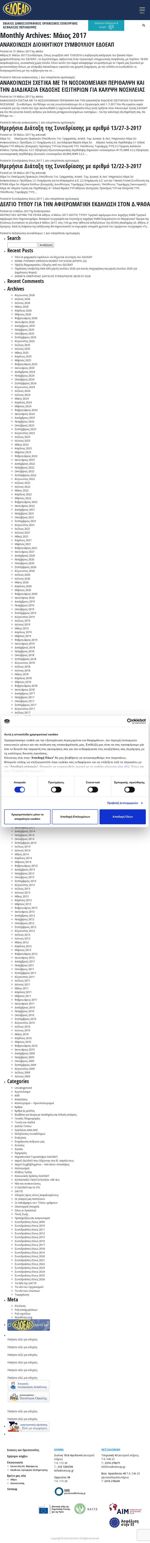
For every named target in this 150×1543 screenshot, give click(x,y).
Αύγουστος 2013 (25, 885)
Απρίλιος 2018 (23, 678)
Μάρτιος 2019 (23, 636)
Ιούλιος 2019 (22, 620)
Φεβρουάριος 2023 (26, 456)
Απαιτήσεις (21, 1099)
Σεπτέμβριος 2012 (25, 927)
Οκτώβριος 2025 (24, 333)
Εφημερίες (21, 1153)
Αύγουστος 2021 (25, 525)
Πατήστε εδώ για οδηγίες (22, 1339)
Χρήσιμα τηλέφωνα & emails (106, 24)
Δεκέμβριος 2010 (25, 1007)
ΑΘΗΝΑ (59, 1449)
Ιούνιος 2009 (22, 1076)
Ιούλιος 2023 (22, 437)
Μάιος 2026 (22, 306)
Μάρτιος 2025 (23, 360)
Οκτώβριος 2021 (24, 517)
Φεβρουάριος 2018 (26, 685)
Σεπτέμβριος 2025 (25, 337)
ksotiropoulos (42, 211)
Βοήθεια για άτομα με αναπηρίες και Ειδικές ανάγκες (46, 1114)
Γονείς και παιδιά (25, 1122)
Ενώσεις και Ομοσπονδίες (23, 1450)
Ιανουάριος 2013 (25, 911)
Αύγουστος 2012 (25, 931)
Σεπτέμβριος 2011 (25, 973)
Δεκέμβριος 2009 (25, 1053)
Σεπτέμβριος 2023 (25, 429)
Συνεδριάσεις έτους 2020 (30, 1256)
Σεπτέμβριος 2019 (25, 613)
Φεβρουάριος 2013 (26, 908)
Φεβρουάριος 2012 (26, 953)
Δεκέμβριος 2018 (25, 647)
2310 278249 (112, 1481)
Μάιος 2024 (22, 398)
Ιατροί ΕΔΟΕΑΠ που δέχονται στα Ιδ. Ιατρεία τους (44, 1160)
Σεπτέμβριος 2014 (25, 842)
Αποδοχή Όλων (122, 816)
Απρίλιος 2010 (23, 1038)
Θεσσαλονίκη (17, 1483)
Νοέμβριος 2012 (24, 919)
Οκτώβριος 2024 (24, 379)
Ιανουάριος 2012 (25, 957)
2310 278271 (112, 1463)
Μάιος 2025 (22, 352)
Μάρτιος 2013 (23, 904)
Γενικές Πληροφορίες (27, 1118)
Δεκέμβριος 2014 (25, 831)
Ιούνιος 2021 (22, 532)
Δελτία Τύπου (23, 1126)
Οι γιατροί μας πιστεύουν (30, 1199)
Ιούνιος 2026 (22, 303)
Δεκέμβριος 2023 (25, 417)
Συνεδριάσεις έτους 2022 (30, 1264)
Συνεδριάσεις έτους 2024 (30, 1271)
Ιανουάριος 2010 (25, 1049)
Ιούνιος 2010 (22, 1030)
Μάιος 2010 (22, 1034)
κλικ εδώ (124, 766)
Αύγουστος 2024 (25, 387)
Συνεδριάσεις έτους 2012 (30, 1233)
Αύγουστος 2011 (25, 976)
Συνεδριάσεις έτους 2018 (30, 1248)
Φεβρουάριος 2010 (26, 1045)
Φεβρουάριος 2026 (26, 318)
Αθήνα (13, 1479)
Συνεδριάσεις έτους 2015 (30, 1237)
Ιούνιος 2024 (22, 394)
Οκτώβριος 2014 (24, 839)
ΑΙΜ (17, 1095)
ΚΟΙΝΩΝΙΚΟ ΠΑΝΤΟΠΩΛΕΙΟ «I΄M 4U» (37, 1179)
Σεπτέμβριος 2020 (25, 567)
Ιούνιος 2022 (22, 486)
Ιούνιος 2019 (22, 624)
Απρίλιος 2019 (23, 632)
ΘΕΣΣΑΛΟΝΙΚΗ (110, 1449)
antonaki (40, 134)
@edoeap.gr (64, 1470)
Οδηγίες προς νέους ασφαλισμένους (37, 1195)
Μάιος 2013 (22, 896)
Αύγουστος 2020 (25, 571)
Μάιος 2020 (22, 582)
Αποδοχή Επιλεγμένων (75, 816)
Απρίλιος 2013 (23, 900)
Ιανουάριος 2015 (25, 827)
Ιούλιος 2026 (22, 299)
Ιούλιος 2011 (22, 980)
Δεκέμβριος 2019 (25, 601)
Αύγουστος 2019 (25, 617)
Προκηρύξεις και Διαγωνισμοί (32, 1218)
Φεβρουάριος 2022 (26, 502)
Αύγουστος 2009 (25, 1068)
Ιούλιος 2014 (22, 846)
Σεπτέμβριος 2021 (25, 521)
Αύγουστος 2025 (25, 341)
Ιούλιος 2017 (22, 712)
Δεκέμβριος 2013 (25, 869)
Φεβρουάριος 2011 (26, 999)
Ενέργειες (20, 1137)
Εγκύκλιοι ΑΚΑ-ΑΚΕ (26, 1130)
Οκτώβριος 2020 (24, 563)
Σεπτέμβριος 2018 (25, 659)
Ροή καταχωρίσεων (26, 1309)
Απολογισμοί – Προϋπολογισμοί (34, 1103)
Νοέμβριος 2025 (24, 329)
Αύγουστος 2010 (25, 1022)
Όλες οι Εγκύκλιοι (25, 1210)
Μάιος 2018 (22, 674)
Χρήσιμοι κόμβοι (17, 1456)
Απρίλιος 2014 (23, 858)
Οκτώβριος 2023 (24, 425)
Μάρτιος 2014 (23, 862)
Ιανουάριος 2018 (25, 689)
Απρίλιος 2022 (23, 494)
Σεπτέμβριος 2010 (25, 1019)
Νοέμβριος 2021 (24, 513)
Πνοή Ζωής (21, 1214)
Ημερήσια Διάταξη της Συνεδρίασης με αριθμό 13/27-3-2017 (71, 128)
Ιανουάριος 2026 (25, 322)
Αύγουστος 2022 (25, 479)
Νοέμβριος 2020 (24, 559)
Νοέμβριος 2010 (24, 1011)
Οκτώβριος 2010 (24, 1015)
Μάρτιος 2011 (23, 996)
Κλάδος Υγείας (23, 1172)
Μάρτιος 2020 (23, 590)
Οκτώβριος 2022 (24, 471)
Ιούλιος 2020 (22, 574)
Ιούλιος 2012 (22, 934)
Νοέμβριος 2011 (24, 965)
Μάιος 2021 (22, 536)
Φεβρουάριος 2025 (26, 364)
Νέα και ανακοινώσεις (25, 77)
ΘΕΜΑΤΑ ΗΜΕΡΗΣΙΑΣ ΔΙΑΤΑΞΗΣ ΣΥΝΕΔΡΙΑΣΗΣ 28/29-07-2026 (53, 276)
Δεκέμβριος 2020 (25, 555)
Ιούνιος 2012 (22, 938)
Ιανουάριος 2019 (25, 643)
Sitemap (12, 1489)
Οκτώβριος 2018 (24, 655)
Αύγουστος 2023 (25, 433)
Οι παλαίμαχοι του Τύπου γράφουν (36, 1202)
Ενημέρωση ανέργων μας (29, 1141)
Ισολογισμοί (22, 1168)
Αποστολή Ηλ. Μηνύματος (24, 1466)
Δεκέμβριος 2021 (25, 509)
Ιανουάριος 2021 (25, 551)
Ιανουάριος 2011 (25, 1003)
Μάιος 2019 (22, 628)
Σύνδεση (20, 1306)
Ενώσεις (19, 1145)
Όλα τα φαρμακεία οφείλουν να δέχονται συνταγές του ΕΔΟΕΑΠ (53, 257)
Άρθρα (18, 1107)
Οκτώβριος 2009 (24, 1061)
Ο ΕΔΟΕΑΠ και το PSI (27, 1187)
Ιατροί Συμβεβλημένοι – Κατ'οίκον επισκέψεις (42, 1164)
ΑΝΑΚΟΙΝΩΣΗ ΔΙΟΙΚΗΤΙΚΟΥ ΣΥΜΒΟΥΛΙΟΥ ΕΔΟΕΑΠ (57, 44)
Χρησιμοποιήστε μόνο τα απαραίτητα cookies (27, 817)
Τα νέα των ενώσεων (27, 1290)
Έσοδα (19, 1149)
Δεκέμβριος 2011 (25, 961)
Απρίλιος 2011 (23, 992)
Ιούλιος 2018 (22, 666)
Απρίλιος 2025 (23, 356)
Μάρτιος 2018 (23, 682)
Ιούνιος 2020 (22, 578)
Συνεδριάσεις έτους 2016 (30, 1241)
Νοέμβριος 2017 (24, 697)
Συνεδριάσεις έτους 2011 (30, 1229)
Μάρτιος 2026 (23, 314)
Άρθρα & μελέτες (25, 1110)
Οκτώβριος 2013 (24, 877)
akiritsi (39, 51)
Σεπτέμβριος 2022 (25, 475)
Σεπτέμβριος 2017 (25, 705)
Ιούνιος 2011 (22, 984)
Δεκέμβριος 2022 (25, 463)
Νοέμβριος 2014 (24, 835)
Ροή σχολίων (23, 1313)
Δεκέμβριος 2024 (25, 371)
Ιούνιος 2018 (22, 670)
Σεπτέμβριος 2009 (25, 1065)
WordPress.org (23, 1317)
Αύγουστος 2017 (25, 708)
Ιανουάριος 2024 (25, 414)
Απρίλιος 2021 (23, 540)
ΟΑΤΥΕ (19, 1191)
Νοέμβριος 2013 (24, 873)
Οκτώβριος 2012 (24, 923)
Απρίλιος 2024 (23, 402)
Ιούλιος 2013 (22, 888)
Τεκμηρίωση (22, 1294)
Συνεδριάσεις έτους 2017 (27, 160)
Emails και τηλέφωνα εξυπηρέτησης (29, 1470)
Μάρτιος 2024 (23, 406)
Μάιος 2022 (22, 490)
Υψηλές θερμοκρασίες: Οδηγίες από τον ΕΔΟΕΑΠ (44, 264)
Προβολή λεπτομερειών (122, 803)
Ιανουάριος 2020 (25, 597)
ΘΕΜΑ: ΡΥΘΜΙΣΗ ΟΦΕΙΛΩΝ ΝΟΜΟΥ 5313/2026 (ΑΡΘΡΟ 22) (51, 261)
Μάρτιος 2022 (23, 498)
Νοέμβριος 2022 (24, 467)
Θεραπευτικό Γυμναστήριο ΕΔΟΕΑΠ (36, 1156)
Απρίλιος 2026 (23, 310)
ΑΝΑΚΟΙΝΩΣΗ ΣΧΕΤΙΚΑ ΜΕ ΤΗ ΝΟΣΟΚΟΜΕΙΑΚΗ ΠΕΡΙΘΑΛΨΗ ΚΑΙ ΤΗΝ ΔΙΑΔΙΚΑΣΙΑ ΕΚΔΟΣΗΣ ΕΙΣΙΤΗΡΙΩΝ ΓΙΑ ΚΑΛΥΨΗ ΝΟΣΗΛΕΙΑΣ (72, 86)
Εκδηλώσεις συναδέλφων (27, 233)
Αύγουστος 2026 (25, 295)
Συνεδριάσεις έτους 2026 (30, 1279)
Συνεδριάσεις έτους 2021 (30, 1260)
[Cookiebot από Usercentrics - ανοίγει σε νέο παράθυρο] (130, 721)
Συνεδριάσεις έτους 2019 (30, 1252)
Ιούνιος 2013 (22, 892)
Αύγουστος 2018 (25, 662)
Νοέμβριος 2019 (24, 605)
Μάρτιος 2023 (23, 452)
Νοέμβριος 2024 (24, 375)
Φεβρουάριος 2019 (26, 639)
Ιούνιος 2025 (22, 348)
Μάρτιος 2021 (23, 544)
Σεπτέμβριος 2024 (25, 383)
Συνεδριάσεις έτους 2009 (30, 1222)
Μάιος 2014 (22, 854)
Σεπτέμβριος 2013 (25, 881)
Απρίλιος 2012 (23, 946)
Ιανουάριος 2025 (25, 368)
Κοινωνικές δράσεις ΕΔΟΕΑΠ (32, 1176)
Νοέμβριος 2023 (24, 421)
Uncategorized (23, 1088)
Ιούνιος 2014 (22, 850)
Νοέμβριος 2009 (24, 1057)
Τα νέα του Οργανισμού (29, 1287)
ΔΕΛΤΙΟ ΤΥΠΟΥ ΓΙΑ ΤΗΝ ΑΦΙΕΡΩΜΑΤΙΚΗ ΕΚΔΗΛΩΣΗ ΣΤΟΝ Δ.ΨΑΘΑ (75, 204)
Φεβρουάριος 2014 (26, 865)
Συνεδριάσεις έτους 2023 (30, 1267)
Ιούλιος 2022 (22, 482)
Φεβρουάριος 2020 (26, 594)
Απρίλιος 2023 (23, 448)
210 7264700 (65, 1466)
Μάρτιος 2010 (23, 1042)
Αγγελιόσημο (23, 1091)
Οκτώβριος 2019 (24, 609)
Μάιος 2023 (22, 444)
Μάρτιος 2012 (23, 950)
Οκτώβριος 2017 (24, 701)
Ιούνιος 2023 (22, 440)
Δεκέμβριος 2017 (25, 693)
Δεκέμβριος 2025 (25, 325)
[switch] (56, 789)
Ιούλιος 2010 (22, 1026)
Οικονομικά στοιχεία (27, 1206)
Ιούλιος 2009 (22, 1072)
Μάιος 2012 (22, 942)
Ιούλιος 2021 (22, 528)
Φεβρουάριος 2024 (26, 410)
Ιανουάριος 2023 (25, 460)
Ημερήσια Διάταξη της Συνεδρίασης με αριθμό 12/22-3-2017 (71, 166)
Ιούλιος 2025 (22, 345)
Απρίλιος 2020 (23, 586)
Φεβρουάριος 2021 (26, 548)
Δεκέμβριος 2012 (25, 915)
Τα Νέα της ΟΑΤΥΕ (26, 1283)
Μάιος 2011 (22, 988)
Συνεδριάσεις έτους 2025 (30, 1275)
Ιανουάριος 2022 (25, 505)
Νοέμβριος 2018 (24, 651)
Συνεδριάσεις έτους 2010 (30, 1225)
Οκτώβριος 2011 (24, 969)
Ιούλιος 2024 (22, 391)
